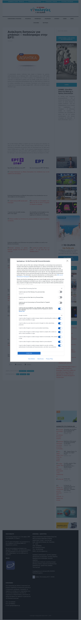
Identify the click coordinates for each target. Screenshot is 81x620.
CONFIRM (29, 353)
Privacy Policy (49, 358)
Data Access (40, 358)
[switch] (60, 292)
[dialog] (40, 310)
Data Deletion (31, 358)
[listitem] (40, 288)
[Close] (67, 261)
